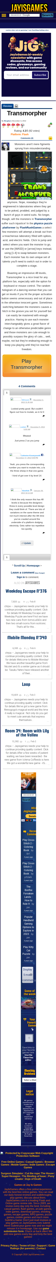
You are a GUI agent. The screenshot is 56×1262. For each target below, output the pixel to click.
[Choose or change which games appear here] (32, 1029)
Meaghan (7, 121)
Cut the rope (32, 1173)
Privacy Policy (9, 1245)
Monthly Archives (29, 1072)
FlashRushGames (31, 227)
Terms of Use (27, 1245)
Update (27, 543)
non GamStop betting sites (39, 30)
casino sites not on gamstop (16, 30)
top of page (40, 573)
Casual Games (34, 1162)
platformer (9, 227)
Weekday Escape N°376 (26, 591)
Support (42, 1245)
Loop (26, 684)
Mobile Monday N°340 (27, 637)
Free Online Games (12, 1162)
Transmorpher (43, 219)
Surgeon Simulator (12, 1173)
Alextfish (25, 491)
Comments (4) (27, 138)
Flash (25, 134)
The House (47, 1173)
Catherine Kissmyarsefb (30, 455)
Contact (41, 1248)
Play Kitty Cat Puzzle (28, 950)
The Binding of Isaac (34, 1176)
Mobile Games (19, 1164)
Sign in (21, 577)
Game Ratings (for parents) (32, 1247)
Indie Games (37, 1164)
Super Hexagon (11, 1176)
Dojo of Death (33, 1179)
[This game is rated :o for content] (50, 139)
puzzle (48, 223)
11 (24, 602)
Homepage (33, 565)
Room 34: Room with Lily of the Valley (27, 733)
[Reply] (43, 417)
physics (38, 223)
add (29, 1038)
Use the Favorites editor (28, 1057)
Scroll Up (19, 565)
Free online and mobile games (29, 9)
